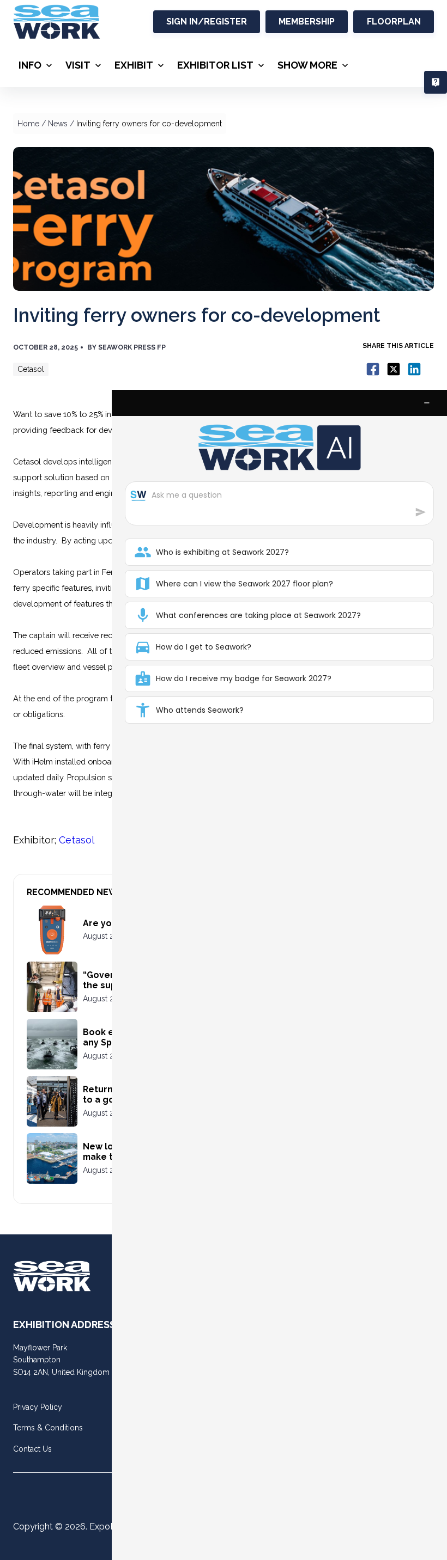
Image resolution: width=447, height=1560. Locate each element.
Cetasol (76, 840)
